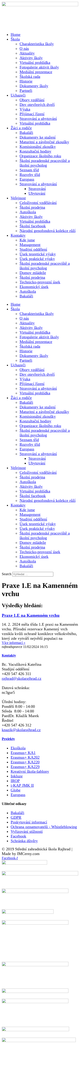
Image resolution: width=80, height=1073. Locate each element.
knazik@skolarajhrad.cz (21, 730)
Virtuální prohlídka (35, 62)
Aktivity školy (31, 58)
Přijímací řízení (32, 114)
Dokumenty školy (34, 86)
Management (30, 244)
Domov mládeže (33, 272)
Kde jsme (27, 240)
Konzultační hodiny (35, 151)
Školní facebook (33, 226)
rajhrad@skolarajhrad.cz (21, 678)
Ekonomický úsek (34, 286)
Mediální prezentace (36, 72)
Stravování (37, 188)
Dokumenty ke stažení (38, 137)
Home (15, 34)
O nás (24, 48)
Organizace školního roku (40, 156)
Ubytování (36, 193)
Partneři (26, 90)
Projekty (8, 739)
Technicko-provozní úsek (40, 282)
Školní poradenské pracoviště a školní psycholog (45, 162)
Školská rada (30, 76)
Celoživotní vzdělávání (38, 202)
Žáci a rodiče (21, 128)
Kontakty (18, 235)
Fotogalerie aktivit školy (39, 67)
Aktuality (27, 53)
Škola (15, 39)
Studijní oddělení (33, 249)
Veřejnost (18, 198)
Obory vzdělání (32, 100)
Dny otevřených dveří (37, 104)
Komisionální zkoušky (38, 146)
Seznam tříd (29, 170)
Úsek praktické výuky (37, 258)
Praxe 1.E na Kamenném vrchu (31, 615)
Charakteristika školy (37, 44)
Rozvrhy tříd (30, 174)
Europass (27, 179)
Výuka (25, 109)
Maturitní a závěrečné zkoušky (44, 142)
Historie (26, 81)
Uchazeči (18, 95)
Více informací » (13, 643)
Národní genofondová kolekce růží (48, 230)
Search (6, 574)
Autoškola (28, 212)
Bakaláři (26, 132)
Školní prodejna (32, 207)
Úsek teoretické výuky (38, 254)
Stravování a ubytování (38, 118)
